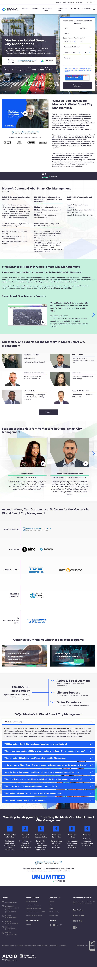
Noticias (51, 901)
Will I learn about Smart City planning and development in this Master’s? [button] (35, 744)
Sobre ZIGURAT (54, 915)
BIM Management (31, 901)
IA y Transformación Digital (34, 915)
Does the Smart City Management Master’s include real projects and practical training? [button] (41, 772)
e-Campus (79, 2)
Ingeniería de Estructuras (33, 908)
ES (87, 2)
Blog (64, 2)
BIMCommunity (54, 912)
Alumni (58, 2)
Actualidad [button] (75, 8)
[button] (94, 9)
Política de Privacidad (16, 945)
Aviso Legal (5, 945)
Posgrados (35, 8)
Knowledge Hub (62, 9)
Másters (25, 8)
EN (91, 2)
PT (94, 2)
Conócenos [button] (86, 8)
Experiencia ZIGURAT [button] (47, 9)
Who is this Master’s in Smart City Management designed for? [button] (31, 786)
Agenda (51, 908)
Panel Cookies (54, 945)
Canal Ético (63, 945)
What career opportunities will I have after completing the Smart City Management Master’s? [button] (44, 751)
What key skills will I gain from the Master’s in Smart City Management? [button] (35, 758)
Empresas (71, 2)
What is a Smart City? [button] (13, 722)
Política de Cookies (30, 945)
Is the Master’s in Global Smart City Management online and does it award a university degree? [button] (45, 765)
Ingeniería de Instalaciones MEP (35, 912)
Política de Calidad (42, 945)
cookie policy (81, 70)
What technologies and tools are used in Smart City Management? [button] (33, 793)
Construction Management (34, 905)
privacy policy (73, 70)
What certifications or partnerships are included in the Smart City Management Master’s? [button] (43, 779)
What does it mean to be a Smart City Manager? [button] (25, 800)
